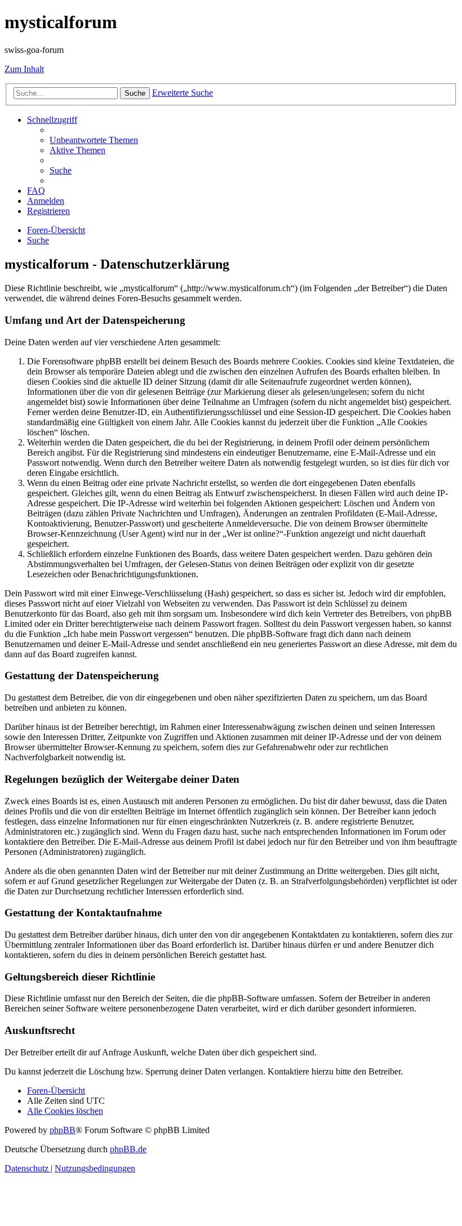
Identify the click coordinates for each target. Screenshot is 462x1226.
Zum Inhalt (24, 69)
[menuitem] (94, 140)
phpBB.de (128, 1149)
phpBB (62, 1130)
